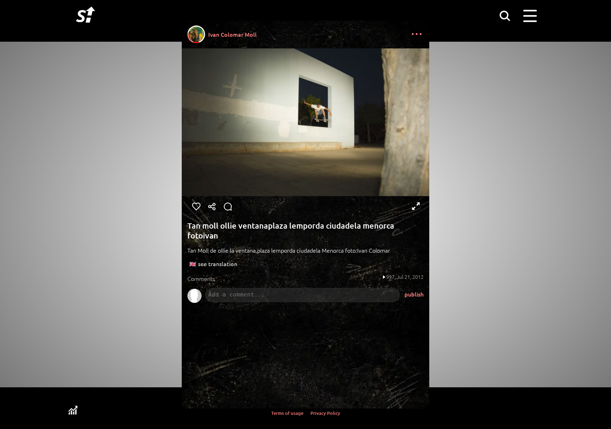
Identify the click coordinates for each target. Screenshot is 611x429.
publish (414, 294)
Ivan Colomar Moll (232, 34)
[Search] (504, 15)
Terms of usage (287, 413)
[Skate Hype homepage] (85, 26)
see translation (217, 264)
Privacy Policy (325, 413)
